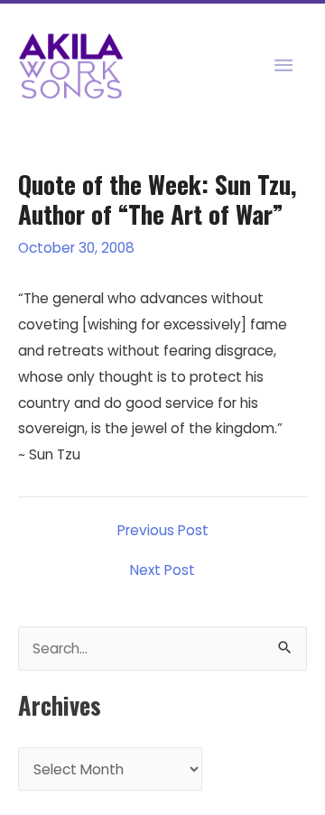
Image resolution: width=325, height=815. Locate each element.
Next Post (162, 570)
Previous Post (163, 530)
